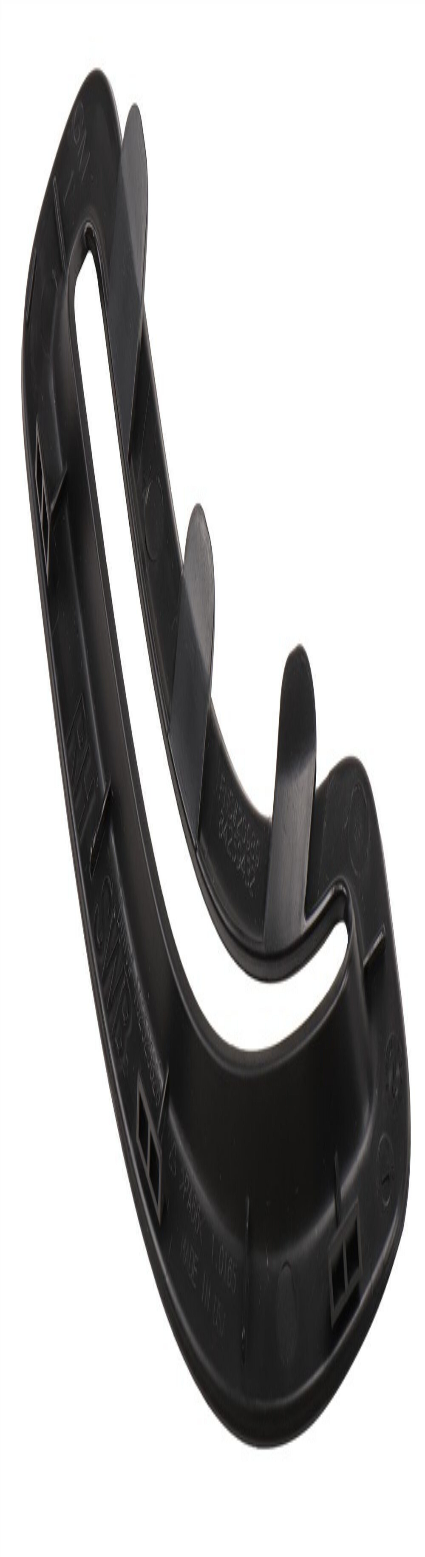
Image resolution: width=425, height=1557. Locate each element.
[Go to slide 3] (6, 884)
